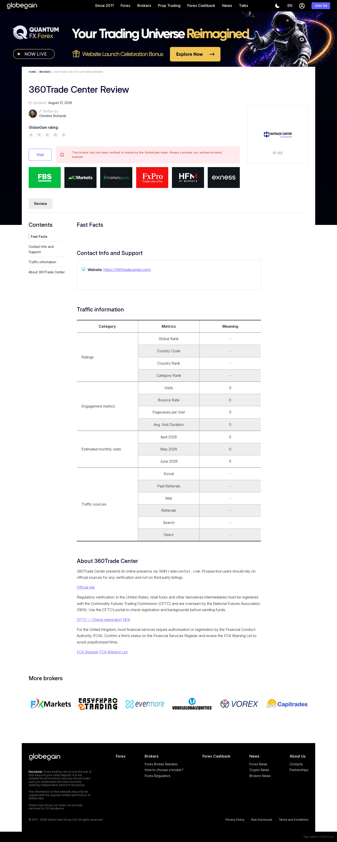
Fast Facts (39, 236)
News (227, 5)
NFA (126, 619)
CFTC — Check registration (99, 619)
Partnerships (299, 770)
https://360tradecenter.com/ (127, 269)
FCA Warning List (113, 652)
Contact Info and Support (41, 249)
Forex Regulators (157, 776)
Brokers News (260, 776)
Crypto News (259, 770)
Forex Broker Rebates (161, 764)
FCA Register (87, 652)
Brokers (144, 5)
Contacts (296, 764)
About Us (297, 756)
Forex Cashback (201, 5)
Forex (125, 5)
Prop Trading (169, 5)
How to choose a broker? (164, 770)
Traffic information (42, 262)
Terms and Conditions (293, 819)
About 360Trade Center (47, 272)
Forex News (258, 764)
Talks (243, 5)
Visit (40, 154)
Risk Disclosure (261, 819)
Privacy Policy (235, 819)
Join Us (321, 5)
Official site (86, 587)
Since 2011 (104, 5)
